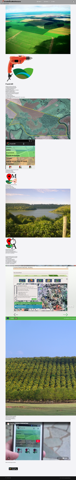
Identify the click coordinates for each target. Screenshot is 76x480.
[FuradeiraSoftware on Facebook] (9, 477)
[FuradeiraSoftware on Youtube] (11, 477)
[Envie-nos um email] (7, 477)
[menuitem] (39, 1)
